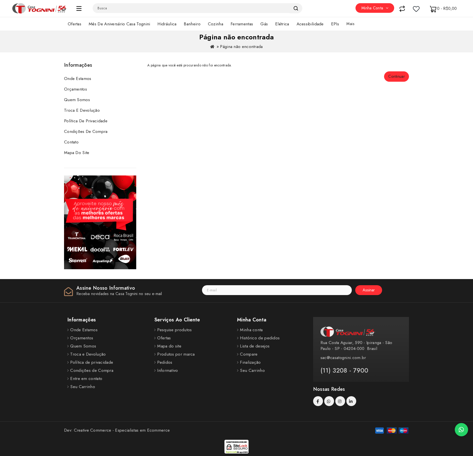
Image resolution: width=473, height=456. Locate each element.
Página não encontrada (241, 46)
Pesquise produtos (174, 330)
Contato (71, 142)
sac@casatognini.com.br (343, 358)
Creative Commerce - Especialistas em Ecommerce (122, 430)
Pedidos (164, 362)
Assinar (369, 290)
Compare (248, 354)
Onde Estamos (77, 78)
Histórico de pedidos (260, 338)
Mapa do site (76, 153)
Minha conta (251, 330)
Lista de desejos (255, 346)
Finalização (250, 362)
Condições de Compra (86, 131)
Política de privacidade (85, 121)
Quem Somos (77, 100)
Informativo (167, 370)
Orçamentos (75, 89)
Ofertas (74, 24)
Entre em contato (86, 378)
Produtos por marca (176, 354)
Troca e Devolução (82, 110)
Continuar (396, 76)
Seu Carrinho (82, 387)
